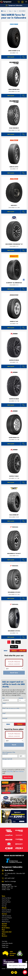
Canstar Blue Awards (7, 943)
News (3, 934)
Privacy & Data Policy (10, 968)
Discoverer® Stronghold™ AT (14, 244)
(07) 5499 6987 (10, 878)
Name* (4, 703)
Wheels (4, 908)
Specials (4, 924)
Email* (4, 713)
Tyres (3, 896)
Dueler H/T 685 (14, 321)
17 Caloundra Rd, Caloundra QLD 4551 (15, 874)
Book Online (6, 928)
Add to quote (10, 57)
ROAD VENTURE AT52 (14, 89)
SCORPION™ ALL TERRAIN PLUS (14, 282)
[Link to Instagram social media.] (15, 972)
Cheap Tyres (5, 947)
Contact (4, 926)
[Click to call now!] (18, 2)
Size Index (4, 941)
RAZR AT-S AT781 (14, 166)
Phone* (10, 708)
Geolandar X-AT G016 (14, 631)
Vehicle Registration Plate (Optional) (8, 753)
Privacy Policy (9, 771)
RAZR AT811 (14, 205)
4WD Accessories (6, 916)
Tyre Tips (4, 906)
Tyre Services (5, 920)
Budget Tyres (5, 945)
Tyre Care (4, 904)
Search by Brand (6, 902)
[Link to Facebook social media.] (12, 972)
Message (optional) (7, 759)
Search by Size (6, 900)
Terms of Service (20, 771)
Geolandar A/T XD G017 (14, 553)
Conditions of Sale (20, 968)
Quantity (21, 698)
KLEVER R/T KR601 (14, 476)
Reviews (4, 936)
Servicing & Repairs (7, 918)
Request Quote (7, 777)
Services (4, 914)
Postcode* (5, 718)
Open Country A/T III (14, 50)
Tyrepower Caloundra (15, 5)
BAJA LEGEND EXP (14, 515)
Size (3, 698)
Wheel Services (6, 921)
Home (4, 11)
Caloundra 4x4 (6, 932)
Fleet (3, 930)
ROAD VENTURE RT (14, 128)
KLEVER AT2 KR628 (14, 360)
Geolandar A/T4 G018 (14, 592)
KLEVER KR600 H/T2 (14, 437)
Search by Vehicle (6, 898)
